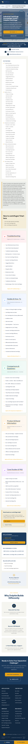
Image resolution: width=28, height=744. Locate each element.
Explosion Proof (18, 695)
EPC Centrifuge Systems (7, 723)
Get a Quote (12, 32)
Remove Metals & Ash (10, 155)
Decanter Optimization (10, 107)
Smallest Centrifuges (9, 136)
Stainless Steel (18, 698)
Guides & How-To (7, 92)
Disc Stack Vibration (9, 73)
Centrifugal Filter (9, 130)
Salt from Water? (9, 140)
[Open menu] (25, 2)
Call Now (8, 742)
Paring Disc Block (9, 80)
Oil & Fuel (3, 691)
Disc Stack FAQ (8, 175)
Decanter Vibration (9, 75)
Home (3, 6)
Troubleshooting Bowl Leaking (11, 69)
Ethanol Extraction (9, 142)
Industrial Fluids (5, 693)
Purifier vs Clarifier (9, 126)
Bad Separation (8, 71)
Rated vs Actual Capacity (10, 113)
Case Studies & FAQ (8, 161)
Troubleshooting (7, 63)
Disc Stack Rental (5, 713)
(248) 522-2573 (13, 36)
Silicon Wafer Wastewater (10, 169)
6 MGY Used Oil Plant (9, 167)
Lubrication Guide (9, 101)
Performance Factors (9, 111)
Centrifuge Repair (5, 711)
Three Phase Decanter (10, 134)
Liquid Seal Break (9, 78)
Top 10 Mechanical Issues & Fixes (12, 65)
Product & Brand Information (9, 144)
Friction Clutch (8, 84)
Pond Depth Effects (9, 117)
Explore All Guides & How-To (13, 356)
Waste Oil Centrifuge (8, 563)
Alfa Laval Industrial (9, 148)
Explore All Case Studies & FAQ (13, 505)
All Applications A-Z (5, 705)
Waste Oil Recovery (9, 165)
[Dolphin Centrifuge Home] (5, 2)
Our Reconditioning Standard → (14, 583)
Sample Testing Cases (10, 163)
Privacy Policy (24, 738)
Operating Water (9, 103)
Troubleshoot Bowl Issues (10, 88)
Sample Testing (8, 525)
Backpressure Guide (9, 82)
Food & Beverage (5, 695)
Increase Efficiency (9, 109)
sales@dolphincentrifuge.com (9, 539)
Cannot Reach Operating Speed (12, 67)
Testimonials (17, 723)
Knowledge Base (8, 6)
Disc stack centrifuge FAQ (10, 223)
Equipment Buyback (6, 727)
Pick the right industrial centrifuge (12, 221)
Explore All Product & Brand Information (13, 459)
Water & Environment (6, 698)
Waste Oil (4, 700)
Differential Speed (9, 115)
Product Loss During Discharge (11, 86)
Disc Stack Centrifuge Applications (11, 568)
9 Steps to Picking (9, 94)
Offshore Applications (10, 157)
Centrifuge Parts (8, 153)
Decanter (17, 693)
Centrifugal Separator (10, 150)
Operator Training (5, 725)
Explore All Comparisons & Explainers (13, 411)
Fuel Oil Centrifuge (8, 566)
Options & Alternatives (10, 119)
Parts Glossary (8, 98)
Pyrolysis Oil (8, 171)
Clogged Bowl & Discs (10, 76)
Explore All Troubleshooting (13, 289)
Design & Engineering (6, 720)
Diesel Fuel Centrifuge (10, 159)
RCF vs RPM (7, 128)
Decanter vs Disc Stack (10, 125)
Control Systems (18, 702)
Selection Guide (8, 96)
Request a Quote (14, 542)
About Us (17, 720)
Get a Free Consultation (13, 674)
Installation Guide (9, 100)
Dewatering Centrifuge (10, 132)
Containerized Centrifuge (10, 121)
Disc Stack (17, 691)
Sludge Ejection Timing (10, 105)
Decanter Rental (5, 716)
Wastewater (4, 702)
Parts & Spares (18, 700)
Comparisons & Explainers (9, 123)
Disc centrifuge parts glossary (11, 225)
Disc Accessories (9, 151)
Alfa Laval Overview (9, 146)
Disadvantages (8, 90)
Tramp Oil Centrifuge (9, 138)
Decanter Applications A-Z (10, 173)
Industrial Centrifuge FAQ (10, 176)
